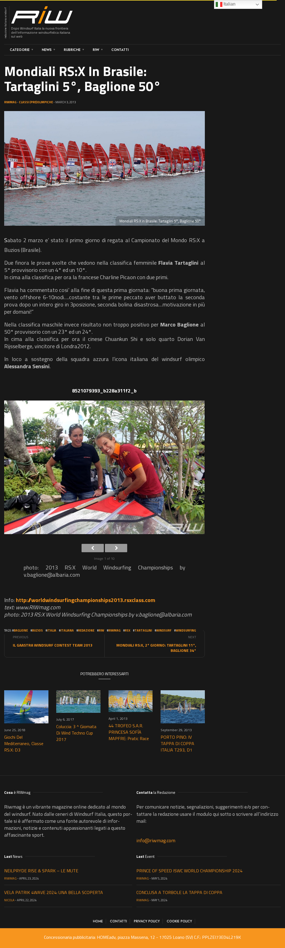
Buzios (37, 630)
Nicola (9, 900)
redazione (86, 630)
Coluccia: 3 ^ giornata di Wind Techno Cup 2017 (76, 733)
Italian (228, 4)
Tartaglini (143, 630)
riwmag (114, 630)
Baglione (21, 630)
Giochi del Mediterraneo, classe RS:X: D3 (23, 743)
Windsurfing (186, 630)
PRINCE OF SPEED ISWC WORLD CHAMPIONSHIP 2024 (189, 870)
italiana (67, 630)
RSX (127, 630)
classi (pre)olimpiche (36, 102)
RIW (96, 49)
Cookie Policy (179, 921)
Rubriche (72, 49)
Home (98, 921)
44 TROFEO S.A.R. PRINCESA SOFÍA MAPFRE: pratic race (129, 732)
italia (51, 630)
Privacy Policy (147, 921)
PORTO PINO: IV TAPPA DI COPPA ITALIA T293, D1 (177, 743)
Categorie (20, 49)
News (46, 49)
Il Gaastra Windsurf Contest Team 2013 (52, 645)
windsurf (163, 630)
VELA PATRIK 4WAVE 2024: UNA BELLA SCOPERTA (53, 892)
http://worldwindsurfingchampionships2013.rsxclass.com (85, 600)
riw (101, 630)
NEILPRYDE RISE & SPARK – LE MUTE (41, 870)
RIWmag (10, 102)
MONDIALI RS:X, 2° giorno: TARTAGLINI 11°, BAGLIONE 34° (156, 647)
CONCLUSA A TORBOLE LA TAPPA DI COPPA (179, 892)
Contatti (120, 49)
